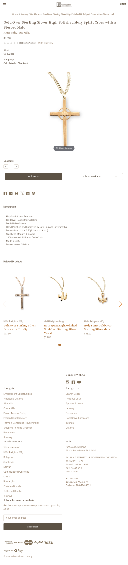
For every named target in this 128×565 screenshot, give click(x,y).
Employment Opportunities (18, 394)
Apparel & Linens (75, 403)
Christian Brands (12, 486)
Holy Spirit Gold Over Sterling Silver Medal (98, 327)
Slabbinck (9, 462)
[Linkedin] (28, 193)
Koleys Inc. (9, 457)
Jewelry (70, 408)
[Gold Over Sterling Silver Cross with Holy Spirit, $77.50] (22, 293)
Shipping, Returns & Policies (18, 427)
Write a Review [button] (45, 43)
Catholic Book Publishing (16, 471)
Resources (9, 432)
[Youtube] (79, 382)
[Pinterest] (33, 193)
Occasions (71, 413)
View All (8, 496)
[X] (22, 193)
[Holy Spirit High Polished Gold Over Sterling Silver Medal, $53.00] (62, 293)
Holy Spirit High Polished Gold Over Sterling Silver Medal (60, 329)
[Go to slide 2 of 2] (65, 345)
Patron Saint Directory (15, 418)
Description (10, 206)
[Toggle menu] (4, 4)
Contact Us (9, 408)
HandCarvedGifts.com (77, 418)
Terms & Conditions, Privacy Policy (21, 423)
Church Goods (73, 394)
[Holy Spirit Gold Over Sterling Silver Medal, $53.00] (102, 293)
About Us (8, 403)
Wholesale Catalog (13, 398)
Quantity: (9, 160)
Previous (4, 304)
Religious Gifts (73, 398)
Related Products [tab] (13, 261)
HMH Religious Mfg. (14, 452)
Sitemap (8, 437)
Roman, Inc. (10, 481)
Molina (7, 476)
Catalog (70, 427)
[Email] (10, 193)
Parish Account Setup (15, 413)
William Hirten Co (12, 447)
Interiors (70, 423)
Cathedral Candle (13, 491)
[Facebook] (5, 193)
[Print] (16, 193)
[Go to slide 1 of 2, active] (59, 345)
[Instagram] (67, 382)
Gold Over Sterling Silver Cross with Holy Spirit (20, 327)
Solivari (7, 467)
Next (120, 304)
